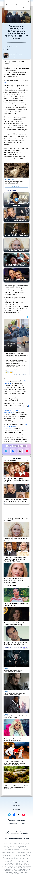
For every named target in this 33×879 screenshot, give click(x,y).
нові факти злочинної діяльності (15, 426)
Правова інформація (16, 820)
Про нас (16, 802)
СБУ (5, 82)
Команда (16, 809)
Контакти (16, 806)
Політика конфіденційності (16, 824)
